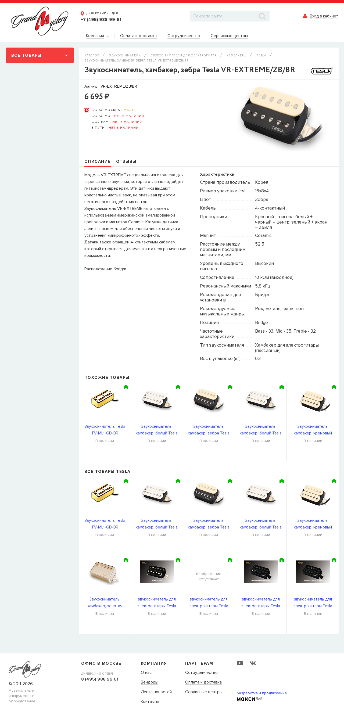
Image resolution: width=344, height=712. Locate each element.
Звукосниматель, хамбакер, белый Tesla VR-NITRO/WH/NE (157, 430)
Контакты (150, 702)
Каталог (91, 55)
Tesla (261, 55)
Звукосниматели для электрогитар (184, 55)
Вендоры (149, 682)
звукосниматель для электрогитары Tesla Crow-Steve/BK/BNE (312, 603)
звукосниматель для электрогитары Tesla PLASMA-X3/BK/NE (156, 603)
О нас (146, 673)
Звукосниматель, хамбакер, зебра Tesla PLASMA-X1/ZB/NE (209, 430)
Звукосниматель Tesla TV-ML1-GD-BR (104, 430)
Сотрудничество (201, 673)
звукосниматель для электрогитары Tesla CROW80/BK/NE (208, 603)
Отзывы (126, 161)
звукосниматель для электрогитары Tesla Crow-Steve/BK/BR (260, 603)
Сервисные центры (204, 692)
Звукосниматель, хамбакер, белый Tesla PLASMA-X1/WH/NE (261, 430)
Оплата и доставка (203, 682)
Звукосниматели (125, 55)
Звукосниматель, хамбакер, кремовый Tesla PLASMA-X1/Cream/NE (313, 430)
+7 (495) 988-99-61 (101, 19)
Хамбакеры (236, 55)
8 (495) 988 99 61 (99, 679)
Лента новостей (156, 692)
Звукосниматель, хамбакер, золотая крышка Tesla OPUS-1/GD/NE (105, 603)
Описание (97, 161)
